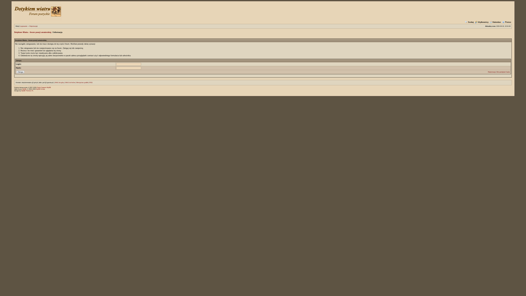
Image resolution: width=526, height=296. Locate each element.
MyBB (24, 89)
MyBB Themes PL (27, 91)
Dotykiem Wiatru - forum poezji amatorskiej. (33, 32)
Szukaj (471, 22)
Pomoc (508, 22)
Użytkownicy (483, 22)
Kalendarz (497, 22)
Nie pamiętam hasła (503, 72)
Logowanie (23, 26)
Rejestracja (33, 26)
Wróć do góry (59, 82)
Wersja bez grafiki (82, 82)
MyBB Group (40, 89)
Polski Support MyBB (44, 87)
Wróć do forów (70, 82)
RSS (90, 82)
